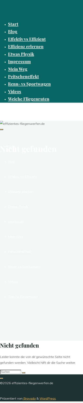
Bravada (29, 398)
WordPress (47, 398)
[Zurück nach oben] (1, 378)
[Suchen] (23, 372)
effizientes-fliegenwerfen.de (28, 109)
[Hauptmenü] (1, 129)
